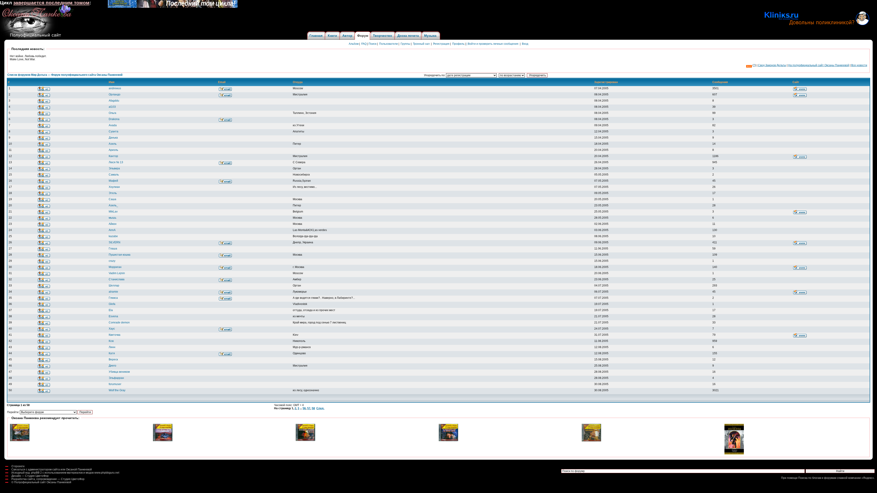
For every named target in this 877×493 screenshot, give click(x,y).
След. (320, 408)
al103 (112, 106)
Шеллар (114, 285)
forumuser (115, 384)
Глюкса (113, 297)
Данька (113, 137)
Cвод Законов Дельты (772, 65)
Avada (113, 125)
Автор (347, 35)
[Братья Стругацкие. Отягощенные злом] (305, 440)
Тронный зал (421, 43)
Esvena (113, 316)
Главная (315, 35)
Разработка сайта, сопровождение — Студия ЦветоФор (48, 479)
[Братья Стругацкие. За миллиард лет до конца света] (448, 440)
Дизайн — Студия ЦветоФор (30, 475)
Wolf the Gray (117, 390)
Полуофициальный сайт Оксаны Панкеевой (42, 482)
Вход (525, 43)
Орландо (114, 94)
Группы (405, 43)
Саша (112, 199)
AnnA (112, 230)
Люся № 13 (116, 162)
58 (313, 408)
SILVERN (114, 242)
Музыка (430, 35)
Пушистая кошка (119, 254)
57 (308, 408)
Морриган (115, 267)
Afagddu (114, 100)
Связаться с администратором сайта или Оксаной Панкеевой (51, 469)
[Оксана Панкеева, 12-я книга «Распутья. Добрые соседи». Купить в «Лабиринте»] (173, 6)
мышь (112, 217)
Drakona (114, 119)
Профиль (458, 43)
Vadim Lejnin (117, 273)
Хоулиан (114, 187)
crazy (112, 260)
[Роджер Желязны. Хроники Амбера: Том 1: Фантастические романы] (734, 453)
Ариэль (113, 150)
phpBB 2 (36, 472)
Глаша (113, 248)
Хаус (112, 328)
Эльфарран (116, 378)
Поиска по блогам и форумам (817, 478)
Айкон (112, 224)
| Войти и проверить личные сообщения (492, 43)
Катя (112, 353)
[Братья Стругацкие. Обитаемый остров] (591, 440)
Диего (112, 365)
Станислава (116, 279)
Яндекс (867, 478)
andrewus (115, 88)
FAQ (364, 43)
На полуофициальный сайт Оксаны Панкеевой (818, 65)
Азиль (112, 143)
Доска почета (408, 35)
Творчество (382, 35)
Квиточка (114, 334)
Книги (332, 35)
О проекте (18, 466)
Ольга (112, 113)
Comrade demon (119, 322)
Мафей (113, 180)
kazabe (113, 236)
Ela (111, 310)
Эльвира (114, 168)
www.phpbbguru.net (106, 472)
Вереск (113, 359)
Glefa (112, 304)
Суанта (113, 131)
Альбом (354, 43)
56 (304, 408)
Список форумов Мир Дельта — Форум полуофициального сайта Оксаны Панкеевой (64, 74)
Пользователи (388, 43)
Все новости (859, 65)
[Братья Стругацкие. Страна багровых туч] (162, 440)
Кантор (113, 156)
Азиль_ (113, 205)
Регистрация (441, 43)
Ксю (111, 341)
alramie (113, 291)
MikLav (113, 211)
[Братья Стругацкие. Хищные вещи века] (19, 440)
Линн (112, 347)
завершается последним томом (51, 2)
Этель (113, 193)
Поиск (372, 43)
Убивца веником (119, 371)
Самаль (114, 174)
